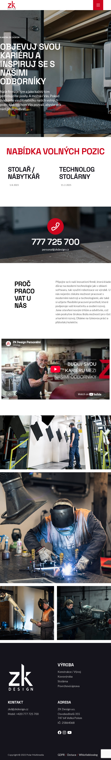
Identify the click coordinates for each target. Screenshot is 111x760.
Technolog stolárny (77, 173)
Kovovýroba (65, 676)
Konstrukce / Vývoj (69, 671)
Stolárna (63, 681)
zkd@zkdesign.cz (18, 709)
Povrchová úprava (68, 686)
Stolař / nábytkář (24, 173)
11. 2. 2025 (66, 185)
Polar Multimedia (35, 754)
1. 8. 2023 (14, 185)
